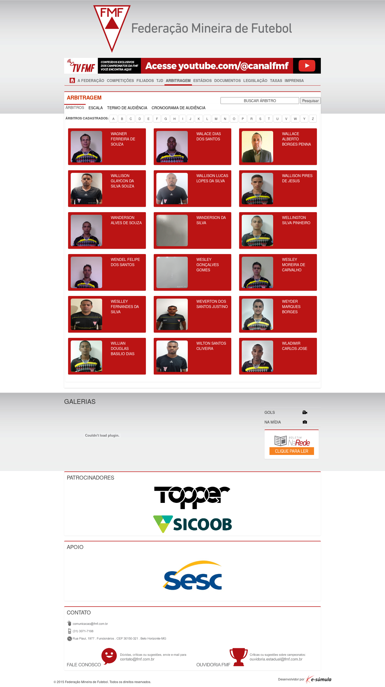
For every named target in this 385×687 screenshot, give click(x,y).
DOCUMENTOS (227, 80)
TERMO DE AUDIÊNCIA (127, 107)
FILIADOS (145, 80)
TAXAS (276, 80)
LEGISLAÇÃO (255, 80)
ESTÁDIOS (202, 80)
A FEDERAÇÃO (91, 80)
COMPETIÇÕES (120, 80)
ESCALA (96, 107)
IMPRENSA (294, 80)
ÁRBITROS (74, 107)
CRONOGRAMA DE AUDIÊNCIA (178, 107)
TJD (159, 80)
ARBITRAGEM (178, 80)
